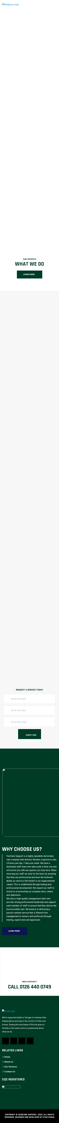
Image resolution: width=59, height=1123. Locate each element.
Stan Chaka (48, 1117)
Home (7, 1057)
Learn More (29, 274)
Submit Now (31, 735)
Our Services (10, 1066)
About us (8, 1062)
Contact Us (9, 1071)
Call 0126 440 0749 (29, 986)
